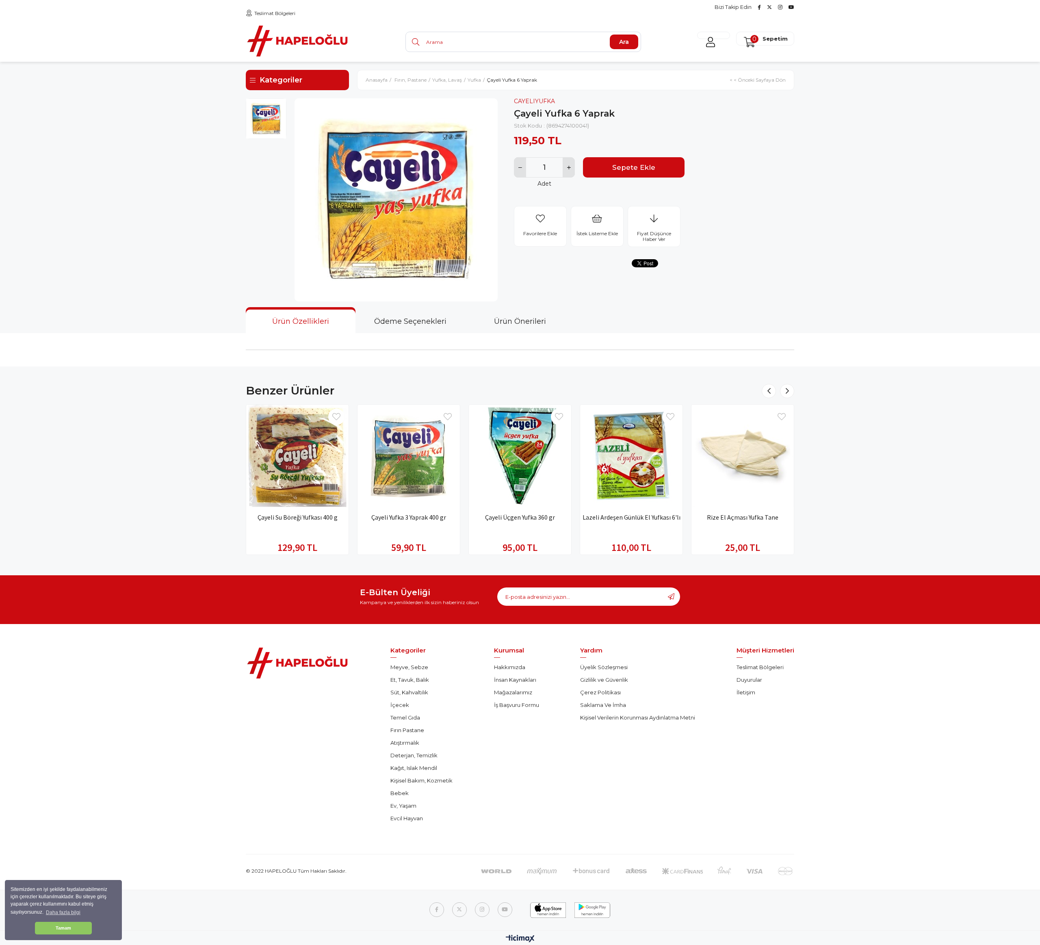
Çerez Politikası (600, 692)
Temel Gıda (405, 717)
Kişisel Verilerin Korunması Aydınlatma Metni (637, 717)
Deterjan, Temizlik (414, 755)
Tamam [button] (63, 927)
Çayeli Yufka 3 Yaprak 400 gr (408, 517)
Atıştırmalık (404, 742)
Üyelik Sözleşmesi (604, 667)
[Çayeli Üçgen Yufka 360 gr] (520, 456)
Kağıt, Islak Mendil (413, 768)
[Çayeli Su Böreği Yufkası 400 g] (297, 456)
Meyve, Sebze (409, 667)
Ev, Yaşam (403, 805)
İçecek (399, 705)
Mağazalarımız (513, 692)
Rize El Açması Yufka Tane (742, 517)
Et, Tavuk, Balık (409, 679)
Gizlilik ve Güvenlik (604, 679)
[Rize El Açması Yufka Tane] (742, 456)
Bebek (399, 793)
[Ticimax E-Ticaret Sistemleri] (520, 939)
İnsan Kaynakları (515, 679)
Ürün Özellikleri (300, 321)
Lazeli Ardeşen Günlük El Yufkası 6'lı (631, 517)
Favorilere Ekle (336, 417)
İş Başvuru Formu (516, 705)
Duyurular (749, 679)
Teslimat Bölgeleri (274, 13)
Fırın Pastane (407, 730)
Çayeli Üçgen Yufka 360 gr (520, 517)
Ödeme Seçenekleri (410, 321)
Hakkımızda (509, 667)
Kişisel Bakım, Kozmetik (421, 780)
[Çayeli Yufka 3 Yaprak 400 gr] (409, 456)
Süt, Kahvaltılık (409, 692)
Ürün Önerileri (520, 321)
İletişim (746, 692)
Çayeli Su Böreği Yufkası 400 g (298, 517)
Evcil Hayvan (406, 818)
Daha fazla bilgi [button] (63, 912)
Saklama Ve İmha (603, 705)
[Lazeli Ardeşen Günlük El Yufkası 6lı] (631, 456)
